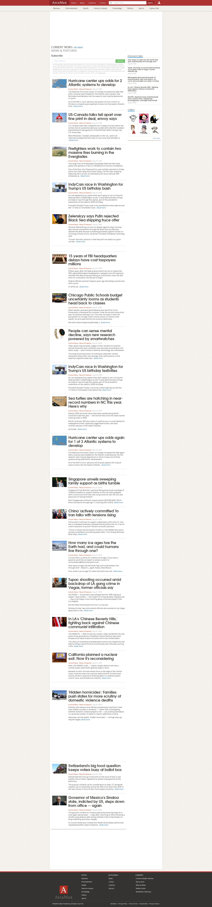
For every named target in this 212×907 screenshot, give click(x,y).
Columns (112, 885)
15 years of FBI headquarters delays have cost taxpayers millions (92, 259)
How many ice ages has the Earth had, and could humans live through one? (93, 546)
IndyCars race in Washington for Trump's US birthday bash (95, 186)
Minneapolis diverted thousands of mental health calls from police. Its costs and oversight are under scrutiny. (143, 79)
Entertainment (71, 8)
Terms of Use (133, 904)
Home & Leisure (100, 8)
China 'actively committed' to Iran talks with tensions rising (93, 512)
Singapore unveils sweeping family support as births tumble (94, 481)
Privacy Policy (122, 904)
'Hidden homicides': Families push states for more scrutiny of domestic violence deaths (94, 696)
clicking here (102, 73)
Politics (130, 8)
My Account (140, 882)
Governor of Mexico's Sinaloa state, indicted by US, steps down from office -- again (96, 801)
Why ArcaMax (141, 885)
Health (85, 8)
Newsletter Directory (143, 892)
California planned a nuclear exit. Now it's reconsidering (92, 656)
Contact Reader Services (144, 878)
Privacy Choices (154, 904)
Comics (111, 882)
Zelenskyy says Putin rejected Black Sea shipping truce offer (93, 217)
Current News (73, 89)
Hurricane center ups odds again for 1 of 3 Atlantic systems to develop (96, 441)
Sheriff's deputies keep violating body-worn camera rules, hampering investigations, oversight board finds (143, 98)
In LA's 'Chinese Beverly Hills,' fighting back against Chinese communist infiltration (93, 622)
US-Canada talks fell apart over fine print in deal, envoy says (95, 116)
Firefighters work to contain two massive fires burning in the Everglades (94, 152)
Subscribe (120, 61)
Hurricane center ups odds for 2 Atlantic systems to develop (95, 82)
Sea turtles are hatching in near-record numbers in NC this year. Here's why (95, 402)
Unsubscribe (143, 904)
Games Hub (154, 8)
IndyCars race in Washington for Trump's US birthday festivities (95, 368)
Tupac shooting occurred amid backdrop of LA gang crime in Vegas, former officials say (94, 583)
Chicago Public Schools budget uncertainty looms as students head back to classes (95, 299)
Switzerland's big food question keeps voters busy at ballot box (95, 767)
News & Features (85, 89)
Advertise (113, 904)
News (111, 878)
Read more (78, 106)
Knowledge (117, 8)
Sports (141, 8)
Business (56, 8)
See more (156, 138)
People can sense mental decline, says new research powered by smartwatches (91, 334)
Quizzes (111, 888)
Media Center (141, 888)
